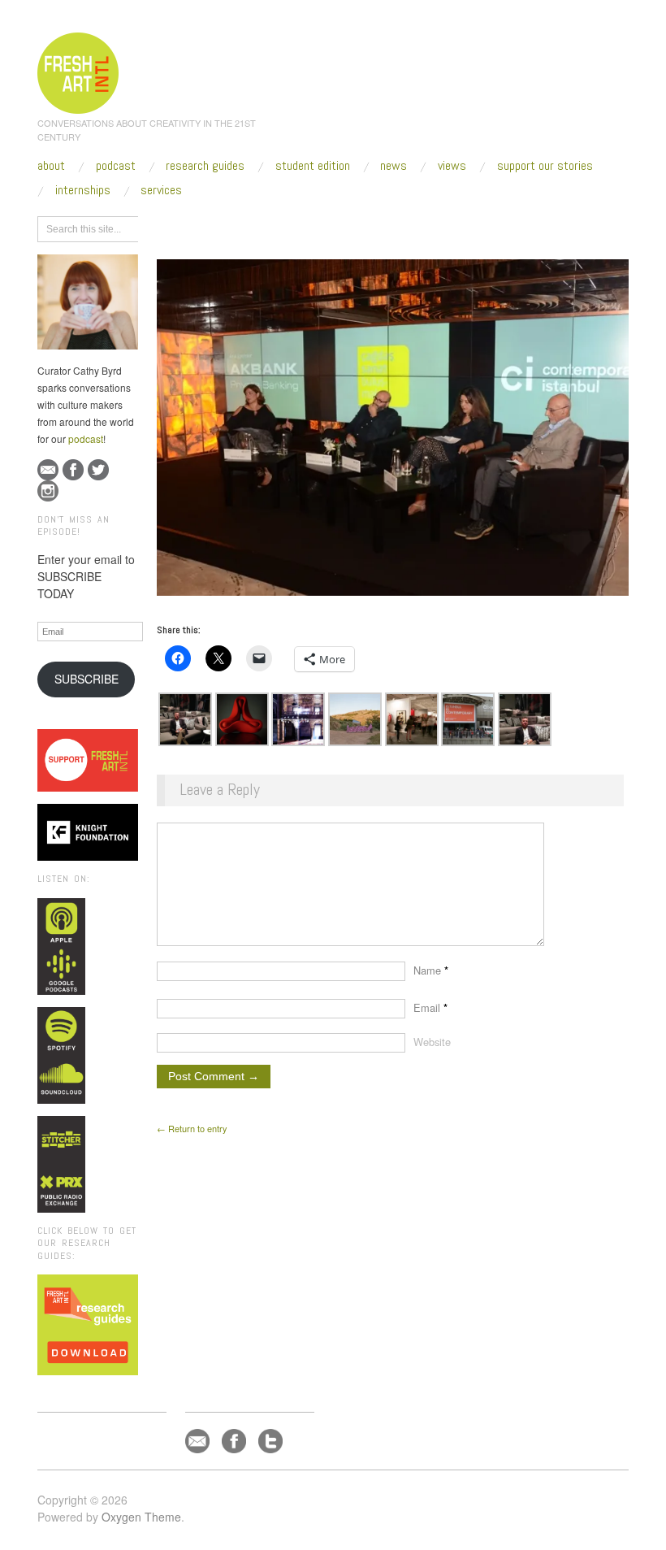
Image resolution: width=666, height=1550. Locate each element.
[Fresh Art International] (78, 70)
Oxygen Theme (141, 1517)
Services (161, 190)
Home (219, 226)
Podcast (116, 165)
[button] (185, 719)
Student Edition (312, 165)
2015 (258, 226)
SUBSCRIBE (86, 679)
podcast (85, 438)
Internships (82, 190)
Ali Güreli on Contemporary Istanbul (440, 226)
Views (452, 165)
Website (432, 1041)
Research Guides (205, 165)
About (51, 165)
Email (430, 1007)
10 (348, 226)
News (393, 165)
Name (430, 970)
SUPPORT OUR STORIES (545, 165)
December (306, 226)
